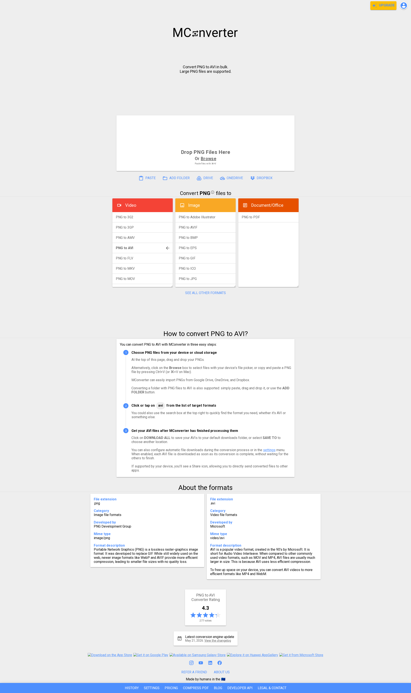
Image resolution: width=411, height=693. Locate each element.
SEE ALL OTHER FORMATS (205, 293)
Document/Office (267, 205)
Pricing (171, 688)
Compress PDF (196, 688)
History (132, 688)
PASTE (150, 178)
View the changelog (217, 640)
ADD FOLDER (179, 178)
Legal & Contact (272, 688)
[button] (404, 5)
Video (130, 205)
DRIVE (208, 178)
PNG (205, 193)
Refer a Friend (194, 672)
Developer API (240, 688)
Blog (218, 688)
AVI (160, 405)
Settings (151, 688)
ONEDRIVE (234, 178)
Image (194, 205)
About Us (222, 672)
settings (269, 450)
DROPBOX (264, 178)
